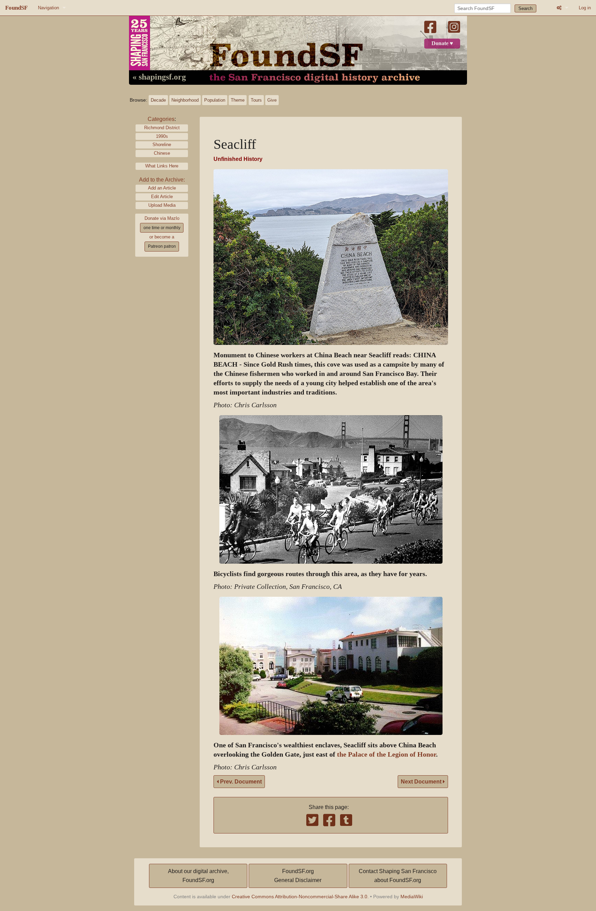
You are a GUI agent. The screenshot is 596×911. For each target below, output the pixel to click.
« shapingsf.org (159, 77)
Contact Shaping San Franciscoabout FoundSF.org (398, 875)
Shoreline (161, 144)
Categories (161, 119)
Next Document (422, 782)
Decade (158, 100)
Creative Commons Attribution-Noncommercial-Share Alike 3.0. (300, 896)
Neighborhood (185, 100)
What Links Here (161, 165)
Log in (585, 7)
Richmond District (162, 127)
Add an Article (162, 188)
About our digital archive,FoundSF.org (198, 875)
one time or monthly (161, 228)
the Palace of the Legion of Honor (386, 754)
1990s (162, 136)
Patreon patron (162, 246)
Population (214, 100)
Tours (256, 100)
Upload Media (162, 205)
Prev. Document (240, 782)
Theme (238, 100)
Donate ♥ (442, 43)
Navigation (48, 7)
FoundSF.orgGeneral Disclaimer (297, 875)
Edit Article (162, 196)
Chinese (162, 153)
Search (525, 8)
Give (272, 100)
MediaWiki (411, 896)
